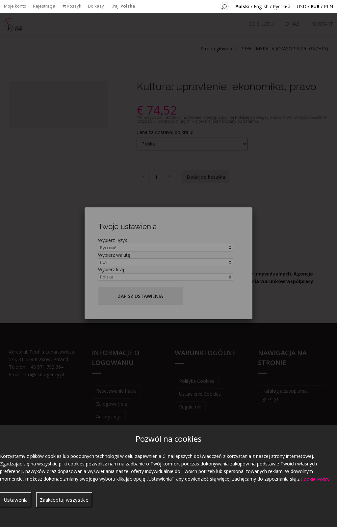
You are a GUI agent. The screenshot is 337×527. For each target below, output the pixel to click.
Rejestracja (44, 6)
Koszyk (73, 6)
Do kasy (96, 6)
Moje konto (15, 6)
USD (301, 6)
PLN (328, 6)
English (261, 6)
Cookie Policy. (315, 479)
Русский (281, 6)
